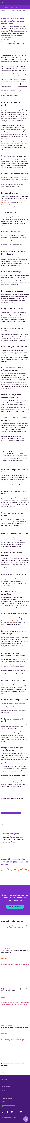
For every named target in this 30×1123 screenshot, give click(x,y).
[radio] (2, 801)
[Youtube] (12, 1112)
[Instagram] (2, 1112)
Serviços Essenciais (18, 15)
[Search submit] (2, 7)
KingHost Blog (4, 10)
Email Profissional (6, 1025)
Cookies (4, 1101)
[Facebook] (21, 1112)
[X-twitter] (16, 1112)
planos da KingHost (16, 782)
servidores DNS (13, 620)
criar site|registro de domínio (11, 813)
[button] (3, 869)
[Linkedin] (7, 1112)
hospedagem (22, 242)
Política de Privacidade (7, 1098)
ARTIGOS (5, 1079)
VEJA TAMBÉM (6, 1086)
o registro (9, 521)
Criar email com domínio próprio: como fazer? (15, 1027)
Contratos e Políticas (7, 1094)
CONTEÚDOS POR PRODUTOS (11, 1083)
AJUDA (4, 1090)
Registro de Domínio (7, 15)
